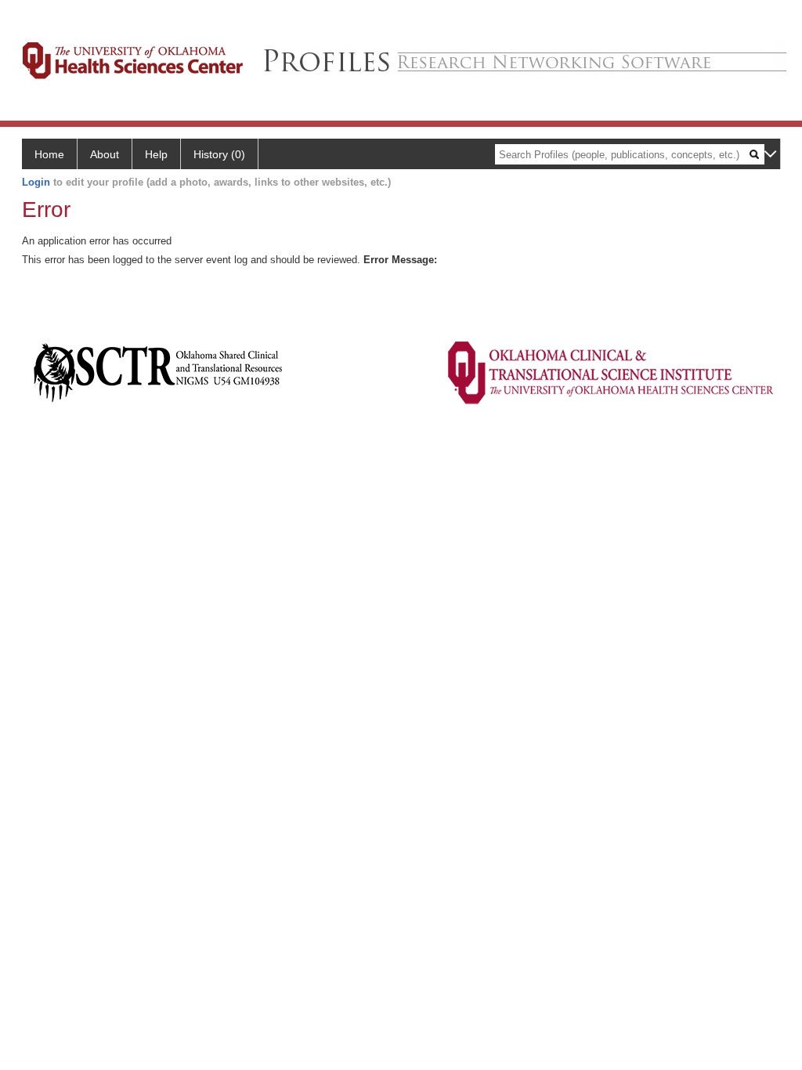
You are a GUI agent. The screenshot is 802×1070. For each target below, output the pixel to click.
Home (49, 154)
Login (36, 182)
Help (156, 154)
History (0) (219, 154)
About (104, 154)
